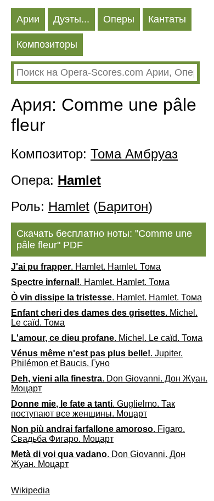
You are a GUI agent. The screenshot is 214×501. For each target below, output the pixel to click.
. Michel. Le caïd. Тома (104, 317)
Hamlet (68, 206)
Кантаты (167, 19)
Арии (28, 19)
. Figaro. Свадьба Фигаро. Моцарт (98, 433)
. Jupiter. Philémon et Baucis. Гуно (97, 358)
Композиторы (46, 44)
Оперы (118, 19)
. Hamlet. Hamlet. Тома (86, 266)
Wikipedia (30, 490)
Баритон (123, 206)
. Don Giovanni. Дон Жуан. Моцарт (109, 383)
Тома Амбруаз (134, 153)
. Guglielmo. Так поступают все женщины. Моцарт (93, 408)
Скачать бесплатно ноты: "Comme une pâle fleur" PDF (104, 239)
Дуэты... (71, 19)
